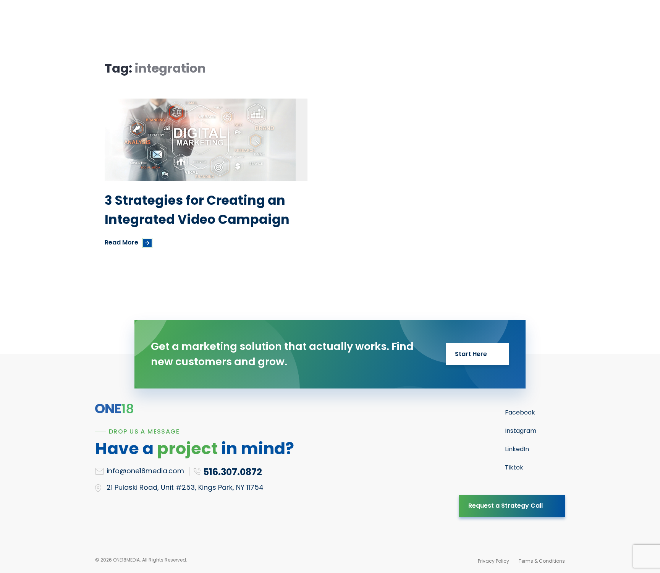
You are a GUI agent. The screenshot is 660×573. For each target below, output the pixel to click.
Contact (426, 25)
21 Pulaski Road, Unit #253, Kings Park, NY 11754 (185, 487)
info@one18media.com (145, 471)
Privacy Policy (493, 561)
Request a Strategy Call (505, 505)
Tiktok (514, 467)
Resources (279, 25)
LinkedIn (517, 449)
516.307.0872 (518, 26)
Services (233, 25)
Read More (121, 242)
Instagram (520, 430)
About (359, 25)
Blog (390, 25)
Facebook (520, 412)
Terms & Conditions (542, 561)
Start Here (471, 354)
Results (323, 25)
